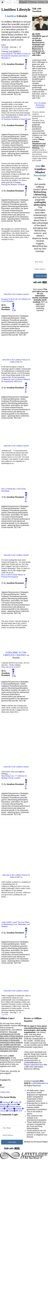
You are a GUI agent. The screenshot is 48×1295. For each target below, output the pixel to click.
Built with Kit (40, 282)
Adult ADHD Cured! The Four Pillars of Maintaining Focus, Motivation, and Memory (15, 924)
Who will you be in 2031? (11, 667)
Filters (3, 45)
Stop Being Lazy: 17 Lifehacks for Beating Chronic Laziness (14, 777)
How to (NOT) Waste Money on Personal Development (13, 576)
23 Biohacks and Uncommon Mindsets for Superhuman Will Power (15, 380)
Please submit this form (33, 1065)
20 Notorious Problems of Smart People (16, 119)
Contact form (5, 1092)
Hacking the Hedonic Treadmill (13, 184)
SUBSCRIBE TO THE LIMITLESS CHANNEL (15, 653)
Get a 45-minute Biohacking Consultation (40, 105)
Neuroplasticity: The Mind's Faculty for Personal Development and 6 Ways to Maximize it (15, 56)
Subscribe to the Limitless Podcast (14, 360)
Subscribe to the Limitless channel (16, 294)
